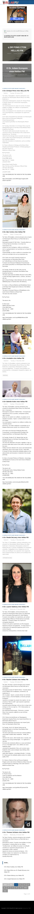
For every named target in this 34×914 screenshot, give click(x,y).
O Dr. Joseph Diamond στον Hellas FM (14, 879)
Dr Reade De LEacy (7, 557)
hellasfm (9, 53)
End (5, 890)
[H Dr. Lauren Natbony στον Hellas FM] (17, 582)
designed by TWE (27, 908)
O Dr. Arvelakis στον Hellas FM (13, 358)
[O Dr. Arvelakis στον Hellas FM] (17, 339)
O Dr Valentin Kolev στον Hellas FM (14, 401)
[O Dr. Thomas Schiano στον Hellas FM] (17, 813)
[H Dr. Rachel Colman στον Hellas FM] (17, 655)
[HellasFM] (11, 2)
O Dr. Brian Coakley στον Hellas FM (13, 866)
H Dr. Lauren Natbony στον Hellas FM (15, 607)
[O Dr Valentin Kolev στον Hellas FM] (17, 389)
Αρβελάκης (5, 375)
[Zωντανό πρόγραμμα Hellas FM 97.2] (17, 14)
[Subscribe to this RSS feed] (30, 30)
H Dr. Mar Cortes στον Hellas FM (13, 232)
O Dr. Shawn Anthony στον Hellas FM (14, 875)
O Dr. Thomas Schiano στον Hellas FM (15, 832)
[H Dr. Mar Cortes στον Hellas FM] (17, 207)
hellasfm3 (5, 360)
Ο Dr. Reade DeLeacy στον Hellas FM (15, 537)
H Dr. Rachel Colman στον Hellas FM (15, 679)
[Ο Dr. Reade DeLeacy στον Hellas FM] (17, 511)
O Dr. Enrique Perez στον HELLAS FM (15, 91)
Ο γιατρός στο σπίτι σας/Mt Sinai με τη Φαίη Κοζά (13, 88)
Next (25, 887)
